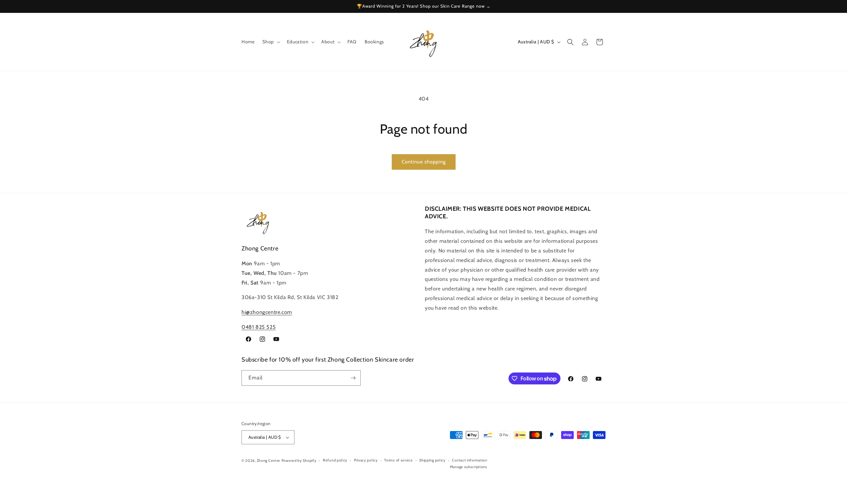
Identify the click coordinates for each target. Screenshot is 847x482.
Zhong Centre (268, 460)
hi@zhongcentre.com (267, 312)
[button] (270, 42)
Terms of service (398, 460)
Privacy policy (366, 460)
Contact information (469, 460)
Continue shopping (424, 162)
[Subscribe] (353, 378)
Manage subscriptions (468, 466)
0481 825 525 (259, 327)
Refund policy (335, 460)
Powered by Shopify (299, 460)
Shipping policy (432, 460)
